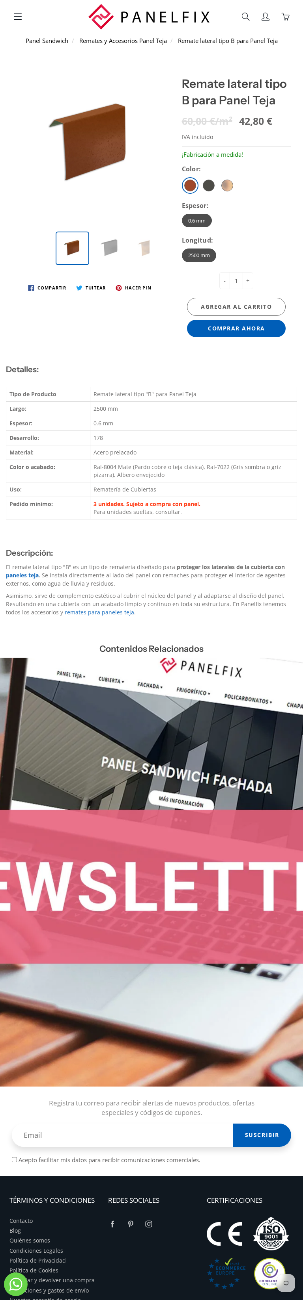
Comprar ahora (236, 328)
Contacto (21, 1220)
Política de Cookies (33, 1270)
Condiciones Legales (36, 1250)
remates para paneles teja (99, 612)
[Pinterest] (130, 1224)
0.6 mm (197, 220)
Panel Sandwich (47, 41)
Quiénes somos (29, 1240)
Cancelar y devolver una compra (52, 1280)
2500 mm (199, 255)
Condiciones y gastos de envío (49, 1290)
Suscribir (262, 1135)
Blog (15, 1230)
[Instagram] (148, 1224)
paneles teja (22, 575)
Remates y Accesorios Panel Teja (123, 41)
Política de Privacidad (37, 1260)
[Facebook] (112, 1224)
